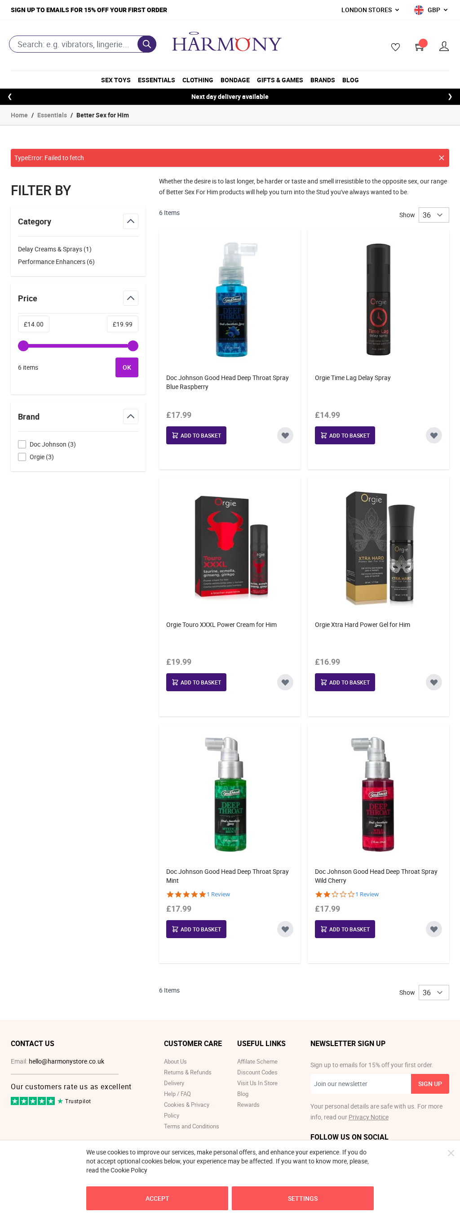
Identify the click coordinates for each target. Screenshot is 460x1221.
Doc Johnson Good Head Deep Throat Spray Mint (227, 876)
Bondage (235, 80)
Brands (322, 80)
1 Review (218, 894)
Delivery (174, 1083)
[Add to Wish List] (285, 435)
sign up (430, 1083)
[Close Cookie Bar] (451, 1153)
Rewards (248, 1104)
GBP (434, 9)
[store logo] (227, 41)
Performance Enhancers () (56, 262)
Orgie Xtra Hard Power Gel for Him (362, 624)
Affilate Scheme (257, 1061)
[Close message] (442, 158)
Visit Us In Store (257, 1083)
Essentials (156, 80)
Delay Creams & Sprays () (55, 250)
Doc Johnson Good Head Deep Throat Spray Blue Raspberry (227, 382)
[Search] (146, 44)
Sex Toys (116, 80)
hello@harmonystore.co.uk (66, 1061)
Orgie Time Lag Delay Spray (353, 377)
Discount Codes (257, 1072)
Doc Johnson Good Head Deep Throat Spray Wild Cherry (376, 876)
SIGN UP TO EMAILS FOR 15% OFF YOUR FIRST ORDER (89, 9)
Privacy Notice (369, 1117)
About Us (175, 1061)
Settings (303, 1198)
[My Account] (444, 46)
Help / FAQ (177, 1094)
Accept (157, 1198)
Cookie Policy (129, 1170)
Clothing (197, 80)
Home (19, 115)
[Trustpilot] (33, 1103)
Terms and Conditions (191, 1126)
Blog (350, 80)
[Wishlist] (392, 48)
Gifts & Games (280, 80)
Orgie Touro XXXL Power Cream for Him (221, 624)
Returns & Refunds (188, 1072)
